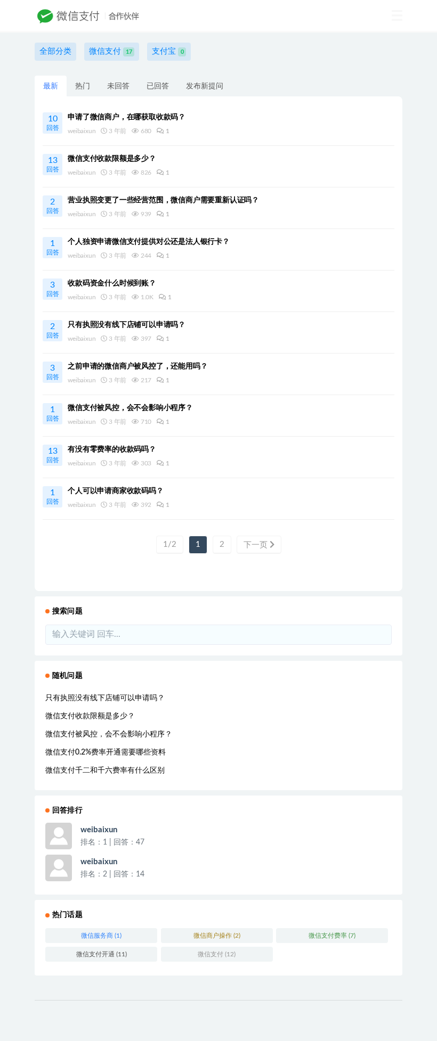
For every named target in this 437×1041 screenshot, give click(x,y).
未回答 (118, 86)
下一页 (257, 545)
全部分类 (55, 51)
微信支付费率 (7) (332, 935)
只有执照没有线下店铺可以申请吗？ (126, 325)
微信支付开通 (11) (101, 954)
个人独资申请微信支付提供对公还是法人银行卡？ (149, 241)
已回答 (158, 86)
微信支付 (110, 51)
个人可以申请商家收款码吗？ (115, 491)
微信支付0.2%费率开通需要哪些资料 (105, 752)
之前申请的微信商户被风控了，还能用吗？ (137, 366)
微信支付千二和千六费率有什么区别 (105, 770)
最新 (50, 86)
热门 (82, 86)
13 (52, 164)
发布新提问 (204, 86)
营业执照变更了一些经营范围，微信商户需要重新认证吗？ (163, 200)
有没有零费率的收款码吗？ (112, 449)
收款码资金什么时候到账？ (112, 283)
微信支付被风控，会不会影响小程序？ (130, 408)
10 (52, 122)
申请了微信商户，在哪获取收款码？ (126, 117)
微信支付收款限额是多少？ (112, 158)
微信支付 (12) (217, 954)
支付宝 (168, 51)
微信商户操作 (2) (216, 935)
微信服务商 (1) (101, 935)
